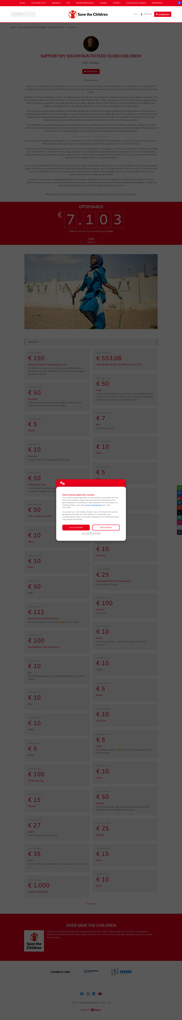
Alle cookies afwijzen (91, 533)
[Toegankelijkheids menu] (179, 2)
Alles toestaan (76, 527)
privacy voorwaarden (93, 505)
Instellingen (106, 527)
